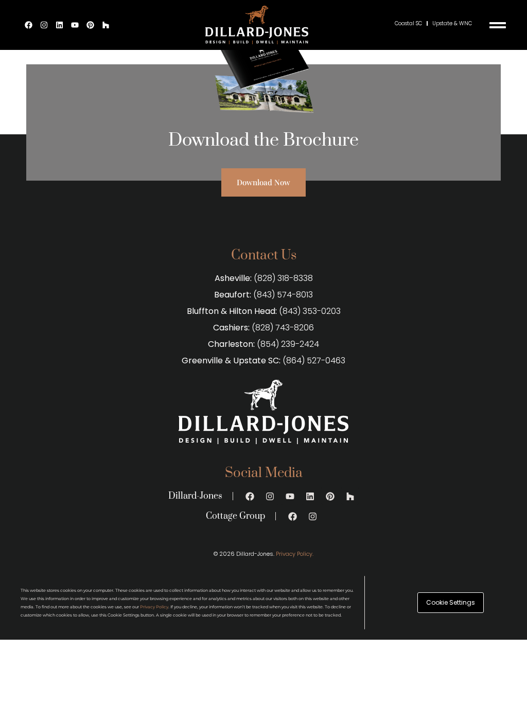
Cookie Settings (450, 602)
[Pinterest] (90, 25)
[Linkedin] (59, 25)
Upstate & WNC (452, 23)
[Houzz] (106, 25)
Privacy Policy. (294, 554)
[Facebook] (29, 25)
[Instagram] (44, 25)
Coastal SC (408, 23)
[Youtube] (75, 25)
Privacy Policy (154, 606)
